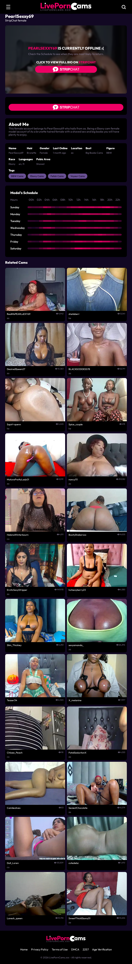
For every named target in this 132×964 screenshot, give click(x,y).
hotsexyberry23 (77, 590)
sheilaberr (74, 314)
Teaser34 (12, 700)
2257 (86, 949)
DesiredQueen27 (16, 369)
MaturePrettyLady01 (18, 479)
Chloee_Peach (15, 752)
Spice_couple (76, 424)
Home (24, 949)
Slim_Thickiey (14, 645)
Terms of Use (60, 949)
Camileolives (13, 808)
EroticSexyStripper (17, 590)
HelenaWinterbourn (18, 534)
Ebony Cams (37, 176)
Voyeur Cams (77, 176)
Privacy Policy (39, 949)
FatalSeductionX (77, 752)
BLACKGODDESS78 (79, 369)
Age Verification (102, 949)
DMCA (75, 949)
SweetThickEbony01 (79, 918)
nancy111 (73, 479)
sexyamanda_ (76, 645)
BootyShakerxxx (77, 534)
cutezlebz (74, 863)
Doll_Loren (13, 863)
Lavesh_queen (15, 918)
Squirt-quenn (14, 424)
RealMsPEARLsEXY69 (18, 314)
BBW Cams (17, 176)
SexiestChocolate (78, 808)
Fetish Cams (57, 176)
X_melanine (75, 700)
